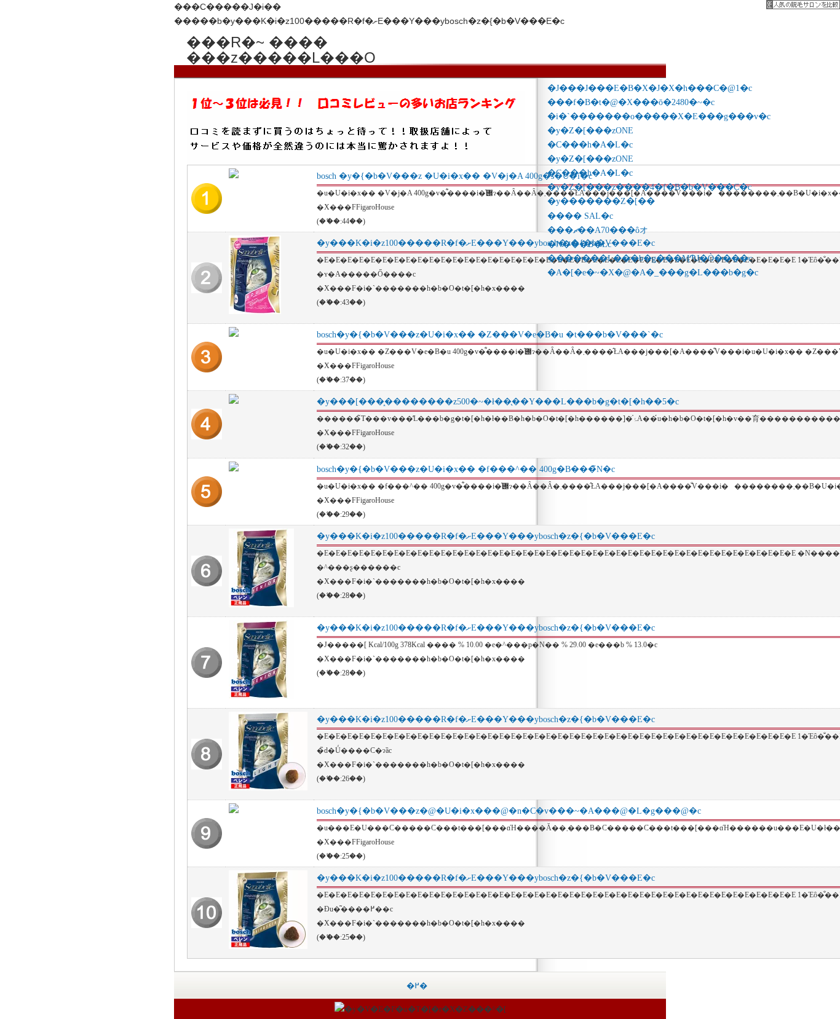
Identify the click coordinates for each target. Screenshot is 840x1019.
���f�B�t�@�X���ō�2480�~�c (631, 102)
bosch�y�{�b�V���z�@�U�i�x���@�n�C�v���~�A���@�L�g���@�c (509, 811)
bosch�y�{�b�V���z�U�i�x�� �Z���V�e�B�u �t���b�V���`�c (490, 334)
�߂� (416, 985)
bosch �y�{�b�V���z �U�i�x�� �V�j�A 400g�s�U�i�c (454, 176)
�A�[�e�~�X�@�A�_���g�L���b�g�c (652, 272)
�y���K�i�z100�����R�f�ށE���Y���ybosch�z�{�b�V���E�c (486, 243)
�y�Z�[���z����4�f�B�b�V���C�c (649, 187)
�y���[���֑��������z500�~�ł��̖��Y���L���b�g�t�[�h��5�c (498, 401)
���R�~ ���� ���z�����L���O (278, 42)
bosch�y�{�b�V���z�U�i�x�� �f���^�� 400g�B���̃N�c (466, 469)
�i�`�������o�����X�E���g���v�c (659, 116)
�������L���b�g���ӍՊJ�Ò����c (649, 258)
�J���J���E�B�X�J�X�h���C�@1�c (649, 88)
